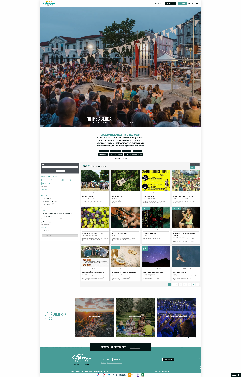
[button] (189, 3)
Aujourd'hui (46, 180)
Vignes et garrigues (49, 207)
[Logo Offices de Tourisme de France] (98, 375)
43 (189, 284)
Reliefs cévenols (48, 204)
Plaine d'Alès (47, 198)
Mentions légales (75, 371)
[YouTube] (87, 364)
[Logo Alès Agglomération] (109, 375)
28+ (185, 284)
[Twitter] (85, 364)
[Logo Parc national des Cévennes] (131, 375)
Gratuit (46, 230)
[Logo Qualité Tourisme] (103, 375)
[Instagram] (84, 364)
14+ (180, 284)
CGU (108, 371)
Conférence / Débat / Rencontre (52, 219)
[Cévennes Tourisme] (49, 3)
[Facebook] (82, 364)
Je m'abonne (135, 347)
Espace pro (167, 371)
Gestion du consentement (100, 371)
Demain (58, 180)
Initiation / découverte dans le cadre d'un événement (57, 213)
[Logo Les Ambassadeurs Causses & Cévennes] (138, 375)
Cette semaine (47, 183)
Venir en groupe (158, 371)
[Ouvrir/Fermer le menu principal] (197, 3)
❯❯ (197, 284)
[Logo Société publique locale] (119, 375)
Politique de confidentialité (86, 371)
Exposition (46, 221)
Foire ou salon (47, 216)
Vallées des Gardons (49, 201)
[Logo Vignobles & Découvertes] (142, 375)
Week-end (68, 180)
